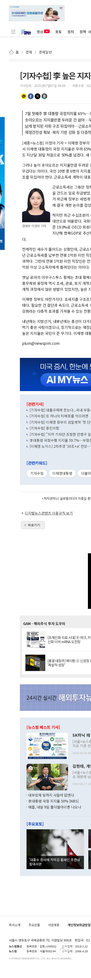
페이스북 (31, 96)
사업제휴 (53, 924)
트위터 (37, 96)
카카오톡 (24, 96)
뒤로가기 (34, 525)
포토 (58, 31)
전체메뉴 (13, 32)
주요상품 (34, 924)
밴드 (44, 96)
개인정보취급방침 (79, 924)
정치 (70, 31)
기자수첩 (37, 473)
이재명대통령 (62, 473)
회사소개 (14, 924)
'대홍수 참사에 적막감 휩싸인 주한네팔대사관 (54, 862)
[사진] (47, 745)
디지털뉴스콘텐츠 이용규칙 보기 (49, 513)
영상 (40, 31)
